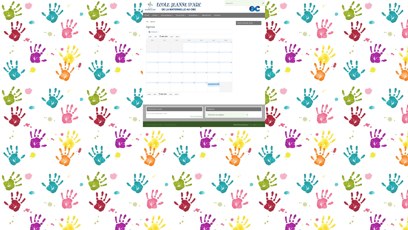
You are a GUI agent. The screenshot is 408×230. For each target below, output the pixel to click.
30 (206, 82)
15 (194, 62)
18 (231, 62)
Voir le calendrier (196, 116)
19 (157, 72)
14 (181, 62)
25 (231, 72)
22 (194, 72)
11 (231, 52)
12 (157, 62)
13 (169, 62)
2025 (177, 36)
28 (181, 82)
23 (206, 72)
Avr (155, 36)
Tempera (251, 125)
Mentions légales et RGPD (154, 125)
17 (218, 62)
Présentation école (170, 125)
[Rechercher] (263, 3)
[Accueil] (147, 22)
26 (157, 82)
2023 (150, 36)
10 (218, 52)
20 (169, 72)
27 (169, 82)
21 (181, 72)
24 (218, 72)
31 (218, 82)
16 (206, 62)
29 (194, 82)
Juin (171, 36)
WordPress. (259, 125)
